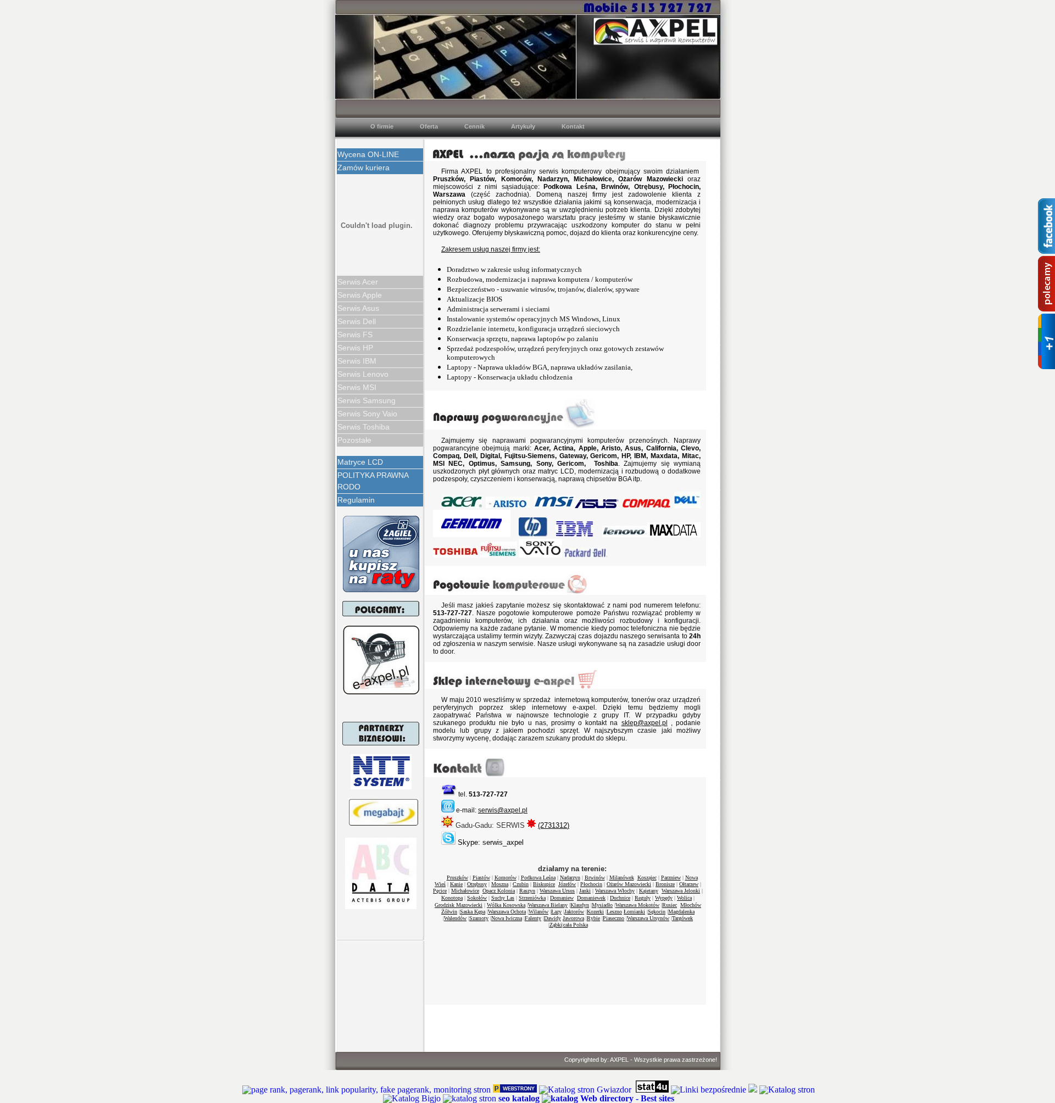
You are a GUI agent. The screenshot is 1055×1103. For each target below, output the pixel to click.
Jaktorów (574, 912)
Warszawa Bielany (548, 905)
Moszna (499, 884)
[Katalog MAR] (752, 1089)
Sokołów (477, 898)
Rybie (593, 918)
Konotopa (452, 898)
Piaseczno (613, 918)
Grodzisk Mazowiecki (458, 905)
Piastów (481, 877)
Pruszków (457, 877)
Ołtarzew (688, 884)
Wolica (684, 898)
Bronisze (665, 884)
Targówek (682, 918)
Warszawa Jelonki (681, 891)
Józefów (567, 884)
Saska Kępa (472, 912)
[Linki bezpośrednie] (708, 1089)
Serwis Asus (358, 308)
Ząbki (555, 925)
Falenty (533, 918)
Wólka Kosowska (506, 905)
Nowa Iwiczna (506, 918)
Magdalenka (681, 912)
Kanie (456, 884)
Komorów (506, 877)
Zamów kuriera (363, 167)
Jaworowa (573, 918)
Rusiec (669, 905)
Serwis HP (355, 347)
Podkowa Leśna (538, 877)
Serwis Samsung (366, 400)
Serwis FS (355, 334)
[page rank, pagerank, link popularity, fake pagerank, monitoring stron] (366, 1089)
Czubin (521, 884)
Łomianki (634, 912)
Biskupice (544, 884)
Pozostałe (354, 440)
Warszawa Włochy (615, 891)
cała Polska (575, 925)
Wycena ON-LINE (368, 154)
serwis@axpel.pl (503, 810)
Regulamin (356, 499)
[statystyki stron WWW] (652, 1089)
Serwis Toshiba (363, 426)
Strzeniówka (532, 898)
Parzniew (671, 877)
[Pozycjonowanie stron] (515, 1089)
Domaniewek (591, 898)
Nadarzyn (570, 877)
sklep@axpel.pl (644, 723)
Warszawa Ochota (507, 912)
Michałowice (465, 891)
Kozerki (595, 912)
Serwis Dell (356, 321)
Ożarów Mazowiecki (629, 884)
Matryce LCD (360, 462)
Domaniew (562, 898)
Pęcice (440, 891)
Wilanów (538, 912)
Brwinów (595, 877)
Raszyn (527, 891)
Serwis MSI (356, 387)
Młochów (690, 905)
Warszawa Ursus (557, 891)
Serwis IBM (356, 360)
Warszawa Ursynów (648, 918)
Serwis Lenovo (362, 374)
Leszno (614, 912)
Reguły (643, 898)
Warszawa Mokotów (637, 905)
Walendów (455, 918)
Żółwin (449, 912)
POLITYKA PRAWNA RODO (373, 481)
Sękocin (656, 912)
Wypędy (664, 898)
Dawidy (552, 918)
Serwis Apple (359, 295)
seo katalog (519, 1098)
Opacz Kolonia (498, 891)
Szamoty (478, 918)
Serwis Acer (357, 281)
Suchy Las (502, 898)
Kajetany (648, 891)
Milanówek (621, 877)
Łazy (556, 912)
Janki (585, 891)
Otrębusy (477, 884)
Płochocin (591, 884)
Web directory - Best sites (627, 1098)
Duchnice (620, 898)
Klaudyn (579, 905)
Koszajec (647, 877)
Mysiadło (602, 905)
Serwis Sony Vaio (367, 413)
